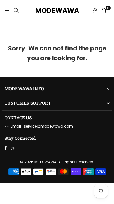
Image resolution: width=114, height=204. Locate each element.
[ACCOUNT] (95, 11)
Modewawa (57, 10)
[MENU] (7, 11)
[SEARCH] (16, 11)
